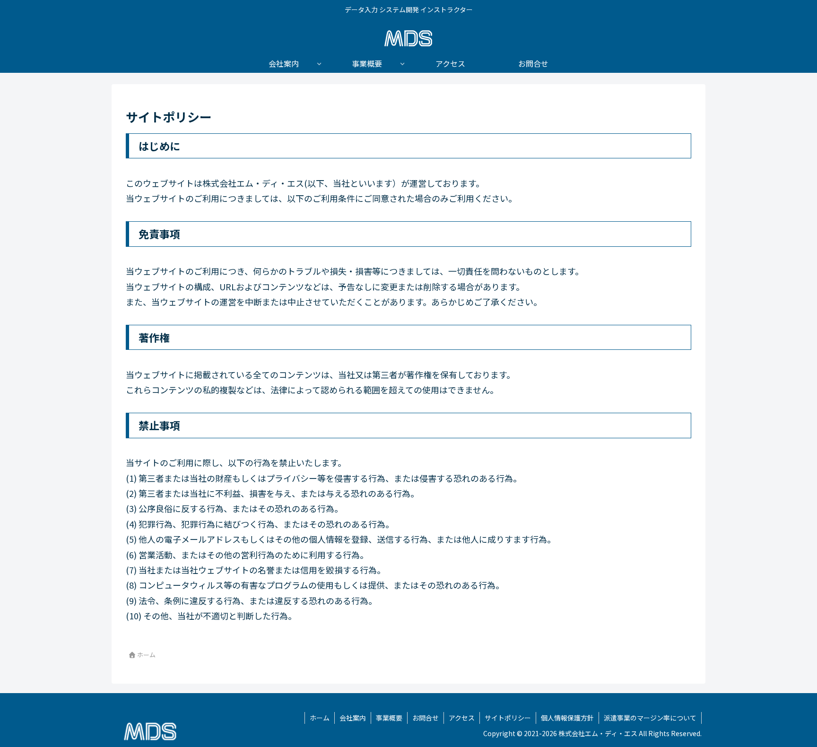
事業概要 (389, 717)
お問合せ (425, 717)
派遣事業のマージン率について (650, 717)
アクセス (462, 717)
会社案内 (352, 717)
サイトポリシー (508, 717)
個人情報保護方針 (567, 717)
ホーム (320, 717)
